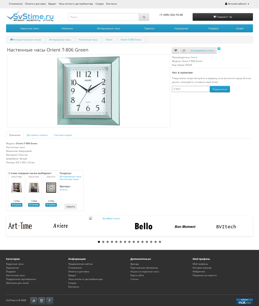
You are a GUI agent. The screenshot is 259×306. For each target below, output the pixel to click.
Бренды (134, 264)
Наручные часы (29, 28)
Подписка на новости (205, 275)
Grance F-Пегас (33, 177)
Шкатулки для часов (17, 283)
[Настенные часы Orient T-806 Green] (88, 91)
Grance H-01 (51, 177)
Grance (63, 189)
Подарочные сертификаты (21, 279)
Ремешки (67, 28)
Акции (239, 28)
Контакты (111, 3)
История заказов (202, 267)
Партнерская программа (144, 267)
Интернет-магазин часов (27, 39)
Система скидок (63, 135)
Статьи (134, 279)
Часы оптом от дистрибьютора (76, 3)
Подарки (213, 28)
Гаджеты (149, 28)
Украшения (181, 28)
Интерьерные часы (108, 28)
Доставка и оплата (37, 135)
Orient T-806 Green (131, 39)
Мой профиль (200, 264)
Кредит (52, 3)
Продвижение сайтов (80, 264)
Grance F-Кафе (16, 177)
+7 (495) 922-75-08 (171, 15)
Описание (14, 135)
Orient (109, 39)
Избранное (199, 271)
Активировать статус (202, 50)
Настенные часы (88, 39)
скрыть (70, 206)
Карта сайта (137, 275)
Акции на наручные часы (144, 271)
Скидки (100, 3)
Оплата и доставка (35, 3)
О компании (16, 3)
